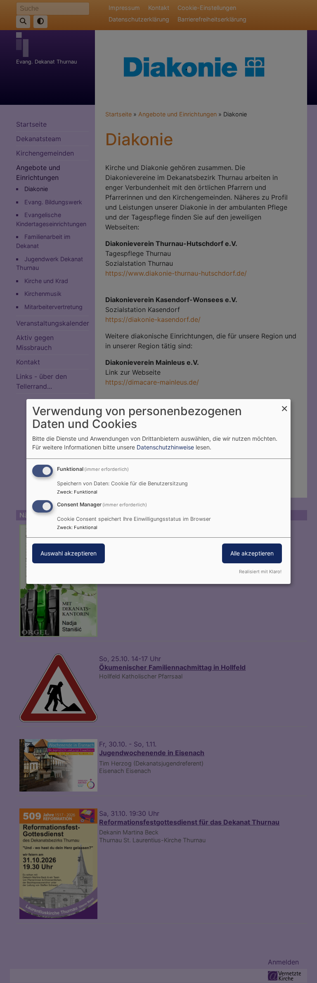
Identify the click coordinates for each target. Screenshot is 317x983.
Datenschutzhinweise (165, 447)
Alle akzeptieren (252, 553)
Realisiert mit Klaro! (260, 571)
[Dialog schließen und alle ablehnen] (284, 404)
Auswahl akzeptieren (68, 553)
